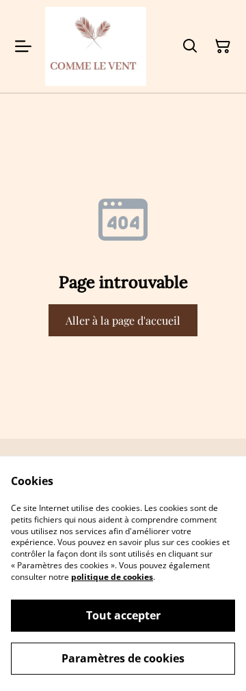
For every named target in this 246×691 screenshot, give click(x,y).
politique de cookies (112, 577)
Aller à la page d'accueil (123, 320)
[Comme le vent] (95, 46)
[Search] (190, 46)
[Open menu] (23, 46)
